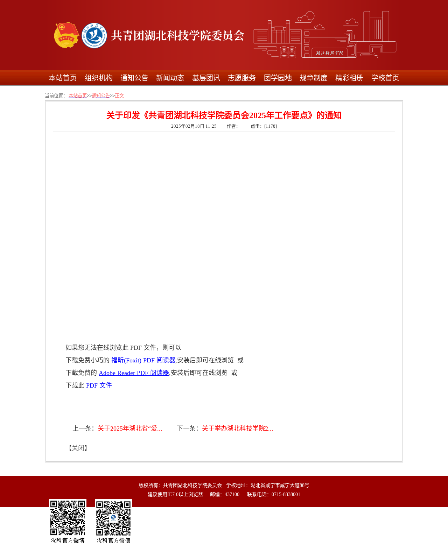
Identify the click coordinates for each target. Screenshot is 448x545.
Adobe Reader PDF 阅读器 (134, 372)
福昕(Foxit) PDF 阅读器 (143, 360)
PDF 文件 (99, 385)
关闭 (78, 448)
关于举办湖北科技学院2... (237, 428)
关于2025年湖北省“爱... (130, 428)
